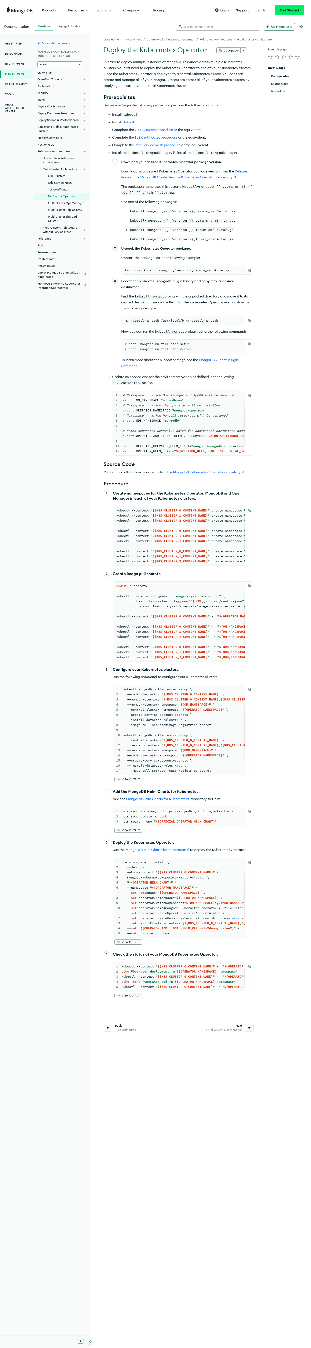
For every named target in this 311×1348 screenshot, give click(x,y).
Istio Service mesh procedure (157, 145)
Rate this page (277, 49)
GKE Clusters (56, 176)
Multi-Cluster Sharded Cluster (62, 218)
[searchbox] (218, 27)
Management (133, 39)
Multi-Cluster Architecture (254, 39)
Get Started (289, 10)
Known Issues (46, 265)
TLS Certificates (58, 189)
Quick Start (44, 72)
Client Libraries (16, 84)
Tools (9, 94)
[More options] (243, 50)
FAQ (40, 245)
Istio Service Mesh (60, 182)
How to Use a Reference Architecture (58, 160)
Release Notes (46, 252)
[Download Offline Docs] (80, 1341)
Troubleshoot (46, 259)
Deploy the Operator (61, 196)
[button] (222, 10)
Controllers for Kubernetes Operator (171, 39)
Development (14, 63)
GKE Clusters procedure (154, 130)
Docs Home (111, 39)
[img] (270, 57)
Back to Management (56, 43)
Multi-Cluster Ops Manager (66, 203)
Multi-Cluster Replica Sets (65, 209)
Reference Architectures (216, 39)
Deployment (13, 53)
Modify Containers (49, 137)
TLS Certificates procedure (156, 137)
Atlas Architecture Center (15, 108)
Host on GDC (46, 144)
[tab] (44, 25)
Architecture (45, 86)
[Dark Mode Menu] (301, 27)
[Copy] (249, 270)
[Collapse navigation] (90, 1341)
